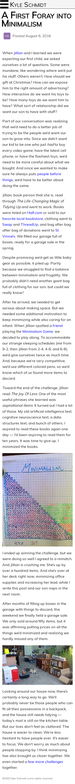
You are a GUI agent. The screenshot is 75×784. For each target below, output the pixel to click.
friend (58, 325)
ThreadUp (29, 224)
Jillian (18, 53)
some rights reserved (39, 778)
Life (7, 36)
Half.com (34, 212)
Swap (7, 224)
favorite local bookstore (22, 218)
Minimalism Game (37, 331)
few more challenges (45, 761)
